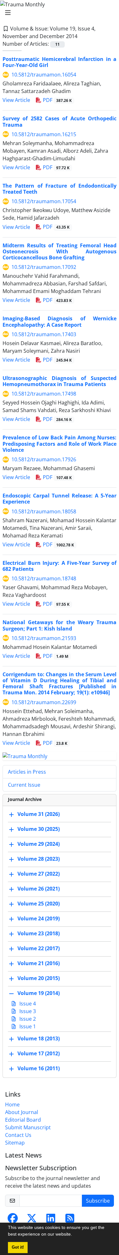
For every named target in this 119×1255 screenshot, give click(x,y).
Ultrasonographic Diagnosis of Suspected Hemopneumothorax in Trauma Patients (59, 381)
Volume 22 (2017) (38, 948)
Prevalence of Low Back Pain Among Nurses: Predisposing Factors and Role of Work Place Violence (59, 443)
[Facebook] (12, 1220)
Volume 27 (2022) (38, 874)
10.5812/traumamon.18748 (43, 578)
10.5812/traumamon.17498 (43, 393)
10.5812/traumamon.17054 (43, 201)
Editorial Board (23, 1119)
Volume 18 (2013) (38, 1038)
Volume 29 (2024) (38, 844)
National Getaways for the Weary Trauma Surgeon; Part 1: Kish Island (59, 625)
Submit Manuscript (28, 1127)
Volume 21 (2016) (38, 963)
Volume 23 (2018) (38, 933)
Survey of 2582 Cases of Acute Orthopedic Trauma (59, 121)
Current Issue (24, 784)
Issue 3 (27, 1011)
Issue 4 (27, 1003)
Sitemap (15, 1142)
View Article (16, 100)
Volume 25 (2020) (38, 903)
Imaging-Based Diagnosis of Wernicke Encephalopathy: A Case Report (59, 321)
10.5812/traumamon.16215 (43, 134)
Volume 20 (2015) (38, 978)
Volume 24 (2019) (38, 918)
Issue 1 (27, 1026)
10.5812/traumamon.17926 (43, 459)
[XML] (82, 36)
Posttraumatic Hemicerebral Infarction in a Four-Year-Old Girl (59, 62)
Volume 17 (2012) (38, 1053)
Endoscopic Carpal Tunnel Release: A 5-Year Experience (59, 498)
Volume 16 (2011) (38, 1068)
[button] (74, 1235)
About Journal (21, 1112)
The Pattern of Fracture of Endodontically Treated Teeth (59, 188)
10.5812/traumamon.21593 (43, 638)
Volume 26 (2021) (38, 888)
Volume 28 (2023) (38, 859)
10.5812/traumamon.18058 (43, 511)
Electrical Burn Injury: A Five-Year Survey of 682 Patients (59, 565)
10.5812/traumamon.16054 (43, 74)
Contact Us (18, 1135)
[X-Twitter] (31, 1220)
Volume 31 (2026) (38, 814)
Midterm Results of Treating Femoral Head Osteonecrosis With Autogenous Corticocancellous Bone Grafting (59, 251)
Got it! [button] (18, 1247)
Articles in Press (27, 771)
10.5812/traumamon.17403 (43, 334)
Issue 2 (27, 1018)
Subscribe (98, 1200)
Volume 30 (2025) (38, 829)
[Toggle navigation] (57, 12)
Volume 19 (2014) (38, 993)
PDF (57, 100)
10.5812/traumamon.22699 (43, 702)
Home (12, 1104)
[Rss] (69, 1220)
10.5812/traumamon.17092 (43, 267)
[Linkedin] (50, 1220)
